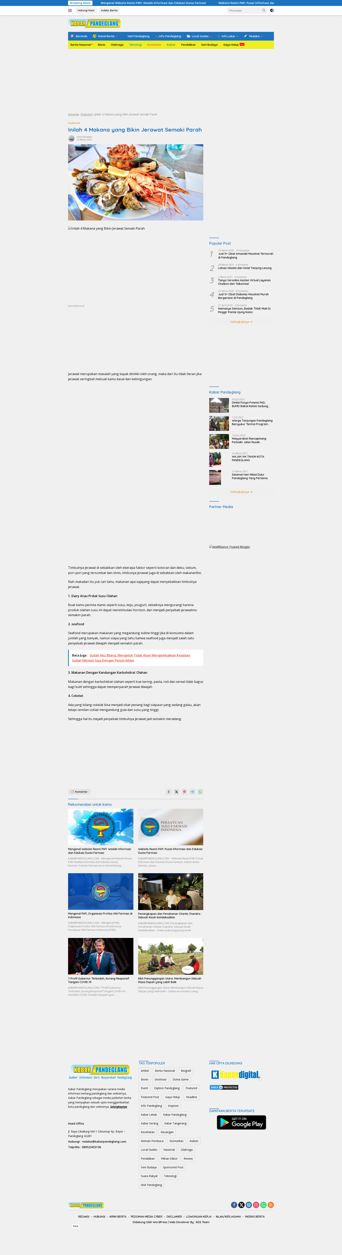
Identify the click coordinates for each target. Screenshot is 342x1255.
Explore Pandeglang (167, 1088)
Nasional (169, 1149)
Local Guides (149, 1149)
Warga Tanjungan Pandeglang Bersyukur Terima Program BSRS (252, 422)
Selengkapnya (240, 322)
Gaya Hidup (231, 45)
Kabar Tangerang (175, 1123)
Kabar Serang (149, 1123)
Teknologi (135, 45)
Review (188, 1158)
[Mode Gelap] (272, 10)
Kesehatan (154, 45)
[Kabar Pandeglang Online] (94, 23)
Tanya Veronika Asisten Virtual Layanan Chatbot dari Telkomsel (244, 282)
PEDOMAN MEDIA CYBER (146, 1216)
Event (144, 1088)
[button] (264, 10)
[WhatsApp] (263, 1205)
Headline (191, 1097)
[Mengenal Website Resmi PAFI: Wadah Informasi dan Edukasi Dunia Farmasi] (100, 827)
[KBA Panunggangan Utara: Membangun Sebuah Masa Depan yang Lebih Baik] (170, 956)
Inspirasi (173, 1106)
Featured (86, 114)
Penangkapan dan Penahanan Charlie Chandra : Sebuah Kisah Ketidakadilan (170, 915)
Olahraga (117, 45)
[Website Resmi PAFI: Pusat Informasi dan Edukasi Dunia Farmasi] (170, 827)
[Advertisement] (171, 80)
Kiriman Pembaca (152, 1141)
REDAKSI (83, 1216)
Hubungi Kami (86, 10)
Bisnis (101, 45)
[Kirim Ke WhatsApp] (200, 792)
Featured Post (150, 1097)
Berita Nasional (80, 45)
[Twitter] (241, 1205)
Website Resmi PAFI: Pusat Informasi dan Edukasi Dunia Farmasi (221, 3)
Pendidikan (188, 45)
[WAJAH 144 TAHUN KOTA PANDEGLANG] (215, 459)
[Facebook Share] (169, 792)
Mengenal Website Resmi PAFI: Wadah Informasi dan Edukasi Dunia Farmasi (112, 3)
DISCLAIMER (174, 1216)
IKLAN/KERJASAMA (228, 1216)
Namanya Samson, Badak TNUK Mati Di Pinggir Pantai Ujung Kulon (244, 310)
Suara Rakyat (149, 1176)
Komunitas (176, 1141)
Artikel (145, 1071)
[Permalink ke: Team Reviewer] (71, 138)
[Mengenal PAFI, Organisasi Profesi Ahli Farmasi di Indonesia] (100, 891)
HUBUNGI (99, 1216)
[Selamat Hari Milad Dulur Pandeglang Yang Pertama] (215, 477)
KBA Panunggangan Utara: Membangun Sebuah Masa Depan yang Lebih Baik (169, 980)
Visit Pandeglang (151, 1185)
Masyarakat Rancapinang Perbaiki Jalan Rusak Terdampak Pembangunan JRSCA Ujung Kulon (249, 440)
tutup (75, 1226)
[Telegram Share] (192, 792)
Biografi (186, 1071)
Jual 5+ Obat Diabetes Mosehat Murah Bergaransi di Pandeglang (243, 296)
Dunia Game (181, 1079)
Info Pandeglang (151, 1106)
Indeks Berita (109, 10)
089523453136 (91, 1147)
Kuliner (171, 45)
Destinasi (160, 1079)
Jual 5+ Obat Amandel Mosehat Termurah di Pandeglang (245, 255)
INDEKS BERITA (255, 1216)
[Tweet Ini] (177, 792)
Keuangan (167, 1132)
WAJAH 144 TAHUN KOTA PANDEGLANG (248, 458)
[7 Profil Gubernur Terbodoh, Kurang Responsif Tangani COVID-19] (100, 956)
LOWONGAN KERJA (199, 1216)
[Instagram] (256, 1205)
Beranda (73, 114)
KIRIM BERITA (118, 1216)
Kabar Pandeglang (174, 1114)
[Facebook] (234, 1205)
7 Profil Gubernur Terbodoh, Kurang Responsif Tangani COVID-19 (98, 980)
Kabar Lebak (149, 1114)
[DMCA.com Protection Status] (224, 1087)
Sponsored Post (173, 1167)
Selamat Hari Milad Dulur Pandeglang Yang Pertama (250, 476)
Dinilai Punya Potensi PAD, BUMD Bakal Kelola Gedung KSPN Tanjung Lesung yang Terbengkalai (250, 404)
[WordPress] (249, 1205)
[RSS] (271, 1205)
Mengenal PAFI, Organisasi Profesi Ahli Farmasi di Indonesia (100, 915)
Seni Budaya (209, 45)
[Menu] (70, 10)
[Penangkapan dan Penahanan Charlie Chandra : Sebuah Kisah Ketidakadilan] (170, 891)
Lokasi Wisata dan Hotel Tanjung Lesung (245, 268)
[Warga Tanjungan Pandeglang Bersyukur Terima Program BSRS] (219, 423)
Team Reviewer (84, 137)
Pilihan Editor (169, 1158)
